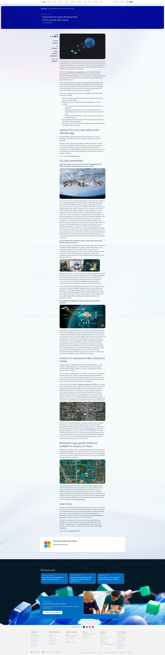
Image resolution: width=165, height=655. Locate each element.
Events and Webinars (104, 642)
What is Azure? (33, 633)
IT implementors (53, 55)
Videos (101, 646)
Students (101, 640)
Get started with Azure (34, 635)
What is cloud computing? (122, 633)
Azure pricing (51, 635)
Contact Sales (95, 1)
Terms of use (100, 652)
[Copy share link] (50, 36)
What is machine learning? (122, 637)
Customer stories (34, 646)
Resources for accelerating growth (72, 635)
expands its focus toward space (76, 72)
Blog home (44, 8)
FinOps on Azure (52, 642)
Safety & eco (111, 652)
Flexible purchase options (53, 640)
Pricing (66, 1)
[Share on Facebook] (52, 36)
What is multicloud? (121, 635)
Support (89, 1)
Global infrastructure (34, 637)
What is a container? (121, 646)
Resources (79, 1)
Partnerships (54, 61)
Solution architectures (69, 637)
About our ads (122, 652)
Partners (72, 1)
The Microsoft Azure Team (47, 22)
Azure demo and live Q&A (70, 642)
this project (73, 156)
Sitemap (82, 652)
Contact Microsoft (89, 652)
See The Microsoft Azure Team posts (60, 544)
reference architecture (84, 384)
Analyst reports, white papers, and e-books (107, 644)
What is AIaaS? (120, 642)
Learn (85, 1)
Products (54, 1)
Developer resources (103, 637)
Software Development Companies (88, 633)
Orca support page (79, 499)
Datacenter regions (34, 640)
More (101, 1)
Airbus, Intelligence (89, 429)
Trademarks (106, 652)
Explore (48, 1)
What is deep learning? (121, 640)
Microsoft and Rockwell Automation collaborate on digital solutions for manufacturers (81, 579)
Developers (55, 53)
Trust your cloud (33, 642)
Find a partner (84, 637)
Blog (101, 635)
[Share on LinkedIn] (57, 36)
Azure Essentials (33, 644)
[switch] (130, 1)
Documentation (103, 633)
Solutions (60, 1)
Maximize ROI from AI (52, 644)
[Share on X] (55, 36)
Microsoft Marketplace (86, 635)
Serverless (55, 43)
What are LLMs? (120, 644)
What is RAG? (120, 648)
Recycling (116, 652)
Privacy (95, 652)
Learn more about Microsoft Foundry (52, 612)
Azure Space (54, 48)
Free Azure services (52, 637)
